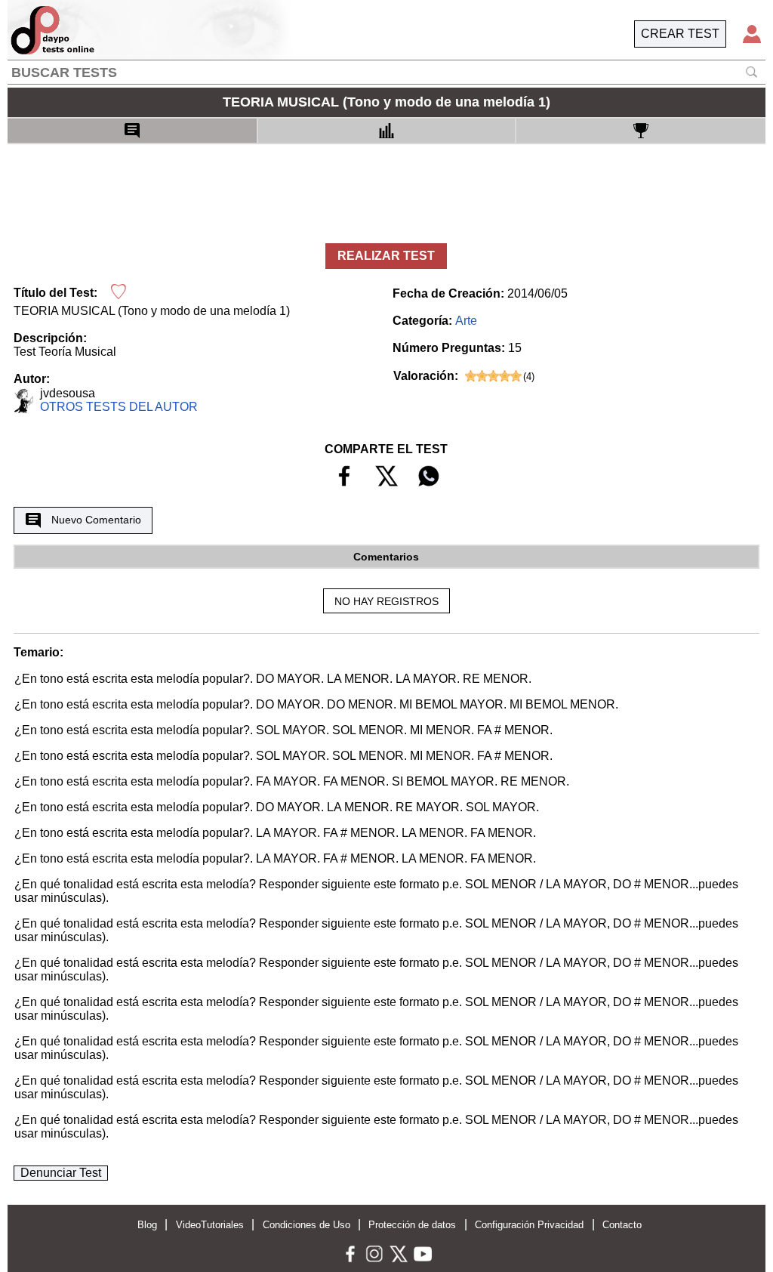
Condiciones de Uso (306, 1224)
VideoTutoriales (210, 1224)
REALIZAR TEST (386, 255)
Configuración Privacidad (529, 1224)
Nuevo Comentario (96, 520)
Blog (147, 1224)
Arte (466, 320)
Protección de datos (412, 1224)
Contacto (622, 1224)
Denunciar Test (60, 1172)
